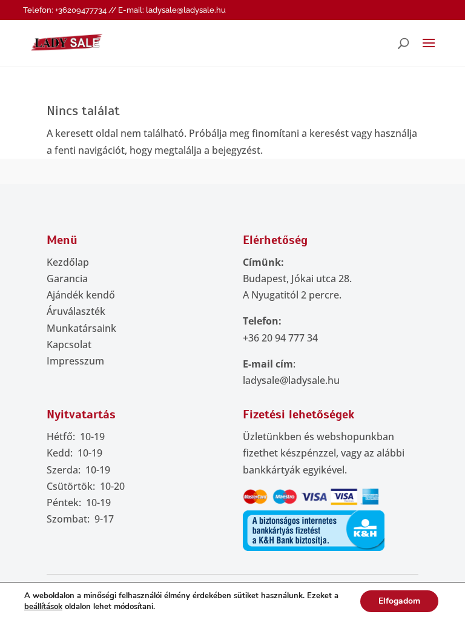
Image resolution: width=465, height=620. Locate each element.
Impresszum (75, 361)
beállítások (43, 606)
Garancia (67, 278)
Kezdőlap (68, 262)
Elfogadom (399, 601)
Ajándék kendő (81, 295)
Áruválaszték (76, 311)
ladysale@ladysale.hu (291, 380)
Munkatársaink (81, 328)
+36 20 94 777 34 (280, 338)
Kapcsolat (69, 344)
